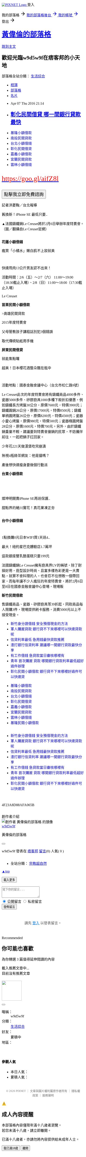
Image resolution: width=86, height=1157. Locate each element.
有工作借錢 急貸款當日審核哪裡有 (37, 655)
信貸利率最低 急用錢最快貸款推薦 (37, 640)
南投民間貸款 (21, 138)
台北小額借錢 (21, 143)
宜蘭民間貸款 (21, 159)
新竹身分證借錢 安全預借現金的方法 (39, 624)
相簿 (14, 85)
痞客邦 (33, 851)
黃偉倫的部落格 (26, 34)
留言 (42, 851)
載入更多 (9, 880)
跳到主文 (9, 46)
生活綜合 (38, 76)
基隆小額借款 (21, 133)
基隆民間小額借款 (25, 723)
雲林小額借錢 (21, 165)
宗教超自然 (38, 863)
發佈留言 (9, 907)
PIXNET (21, 1091)
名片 (14, 96)
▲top (6, 871)
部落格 (16, 90)
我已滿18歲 (11, 1148)
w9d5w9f (8, 826)
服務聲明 (48, 1095)
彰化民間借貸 (21, 149)
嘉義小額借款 (21, 154)
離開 (25, 1148)
